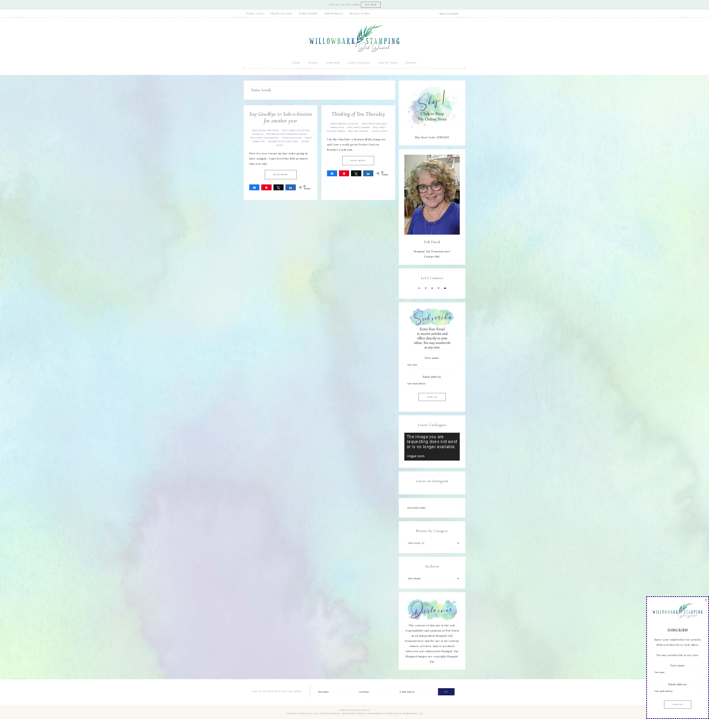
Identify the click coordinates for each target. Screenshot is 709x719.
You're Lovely (380, 131)
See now (371, 5)
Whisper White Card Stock (283, 141)
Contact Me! (432, 256)
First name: (432, 358)
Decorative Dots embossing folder (286, 134)
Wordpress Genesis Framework (362, 714)
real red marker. (358, 131)
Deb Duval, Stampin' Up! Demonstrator (354, 38)
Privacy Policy (361, 710)
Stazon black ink (292, 138)
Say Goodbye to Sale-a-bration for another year (280, 117)
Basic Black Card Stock (265, 130)
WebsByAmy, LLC (413, 714)
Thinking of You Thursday (358, 114)
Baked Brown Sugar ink (344, 124)
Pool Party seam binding (264, 138)
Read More (280, 174)
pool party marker (358, 127)
